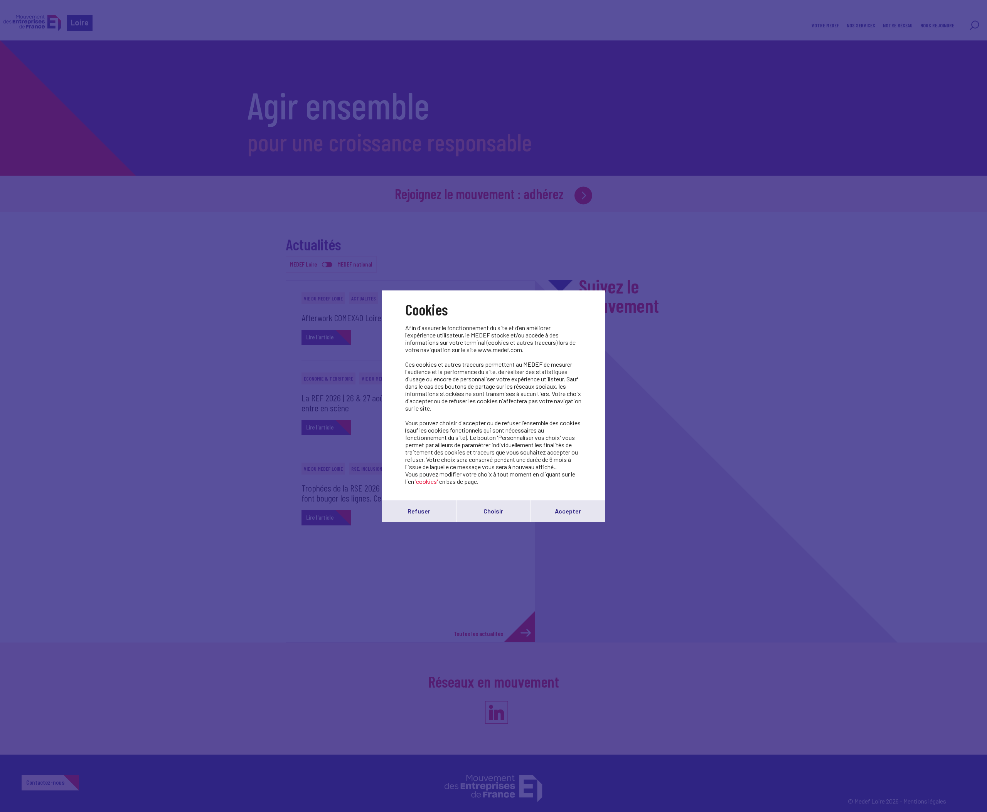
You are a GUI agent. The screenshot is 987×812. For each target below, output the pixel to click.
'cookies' (426, 481)
